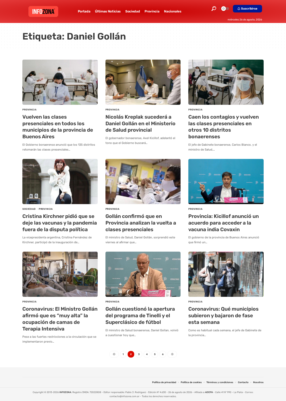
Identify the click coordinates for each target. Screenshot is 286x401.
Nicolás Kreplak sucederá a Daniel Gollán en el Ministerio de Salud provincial (140, 123)
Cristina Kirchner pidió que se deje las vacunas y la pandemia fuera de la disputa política (59, 223)
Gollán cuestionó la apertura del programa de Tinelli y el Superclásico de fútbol (140, 315)
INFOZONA (65, 392)
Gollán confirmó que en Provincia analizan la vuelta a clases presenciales (140, 223)
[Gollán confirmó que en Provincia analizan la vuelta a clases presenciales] (143, 181)
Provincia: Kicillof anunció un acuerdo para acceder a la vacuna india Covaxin (223, 223)
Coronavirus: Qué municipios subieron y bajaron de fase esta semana (223, 315)
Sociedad (29, 209)
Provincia (29, 109)
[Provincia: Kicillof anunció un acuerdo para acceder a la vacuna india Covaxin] (226, 181)
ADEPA (209, 392)
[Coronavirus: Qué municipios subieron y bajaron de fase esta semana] (226, 274)
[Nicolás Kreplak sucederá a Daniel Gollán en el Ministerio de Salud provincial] (143, 82)
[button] (213, 8)
